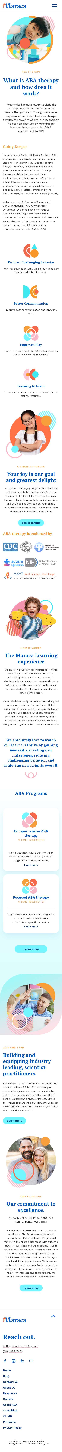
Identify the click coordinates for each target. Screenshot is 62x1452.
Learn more (31, 949)
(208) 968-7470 (13, 1351)
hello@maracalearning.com (20, 1346)
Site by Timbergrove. (39, 1443)
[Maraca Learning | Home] (14, 5)
